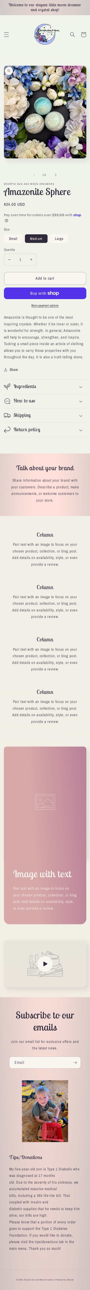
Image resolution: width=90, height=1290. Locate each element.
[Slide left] (34, 175)
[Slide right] (56, 175)
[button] (6, 34)
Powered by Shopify (64, 1279)
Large (59, 238)
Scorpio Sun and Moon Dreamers (39, 1279)
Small (13, 238)
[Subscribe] (75, 1063)
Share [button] (14, 369)
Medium (36, 238)
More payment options (45, 305)
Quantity (9, 249)
